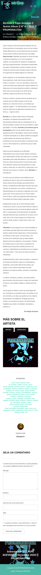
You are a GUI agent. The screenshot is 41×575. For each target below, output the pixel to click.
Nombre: (6, 493)
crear (35, 387)
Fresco (17, 390)
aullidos (19, 385)
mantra (14, 398)
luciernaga (20, 396)
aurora (25, 385)
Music (17, 400)
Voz (26, 412)
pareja (17, 404)
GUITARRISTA (26, 392)
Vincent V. (10, 34)
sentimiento (19, 410)
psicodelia (12, 408)
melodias (20, 398)
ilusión (9, 394)
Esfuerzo (21, 389)
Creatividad (7, 389)
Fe (13, 390)
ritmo (26, 408)
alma (17, 383)
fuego (22, 390)
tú (33, 410)
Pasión (22, 404)
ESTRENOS (21, 37)
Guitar (27, 390)
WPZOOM (26, 571)
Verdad (17, 412)
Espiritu (27, 389)
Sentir (26, 410)
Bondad (10, 387)
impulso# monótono (18, 394)
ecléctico (15, 389)
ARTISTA (8, 330)
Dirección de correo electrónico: (13, 503)
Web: (4, 513)
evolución (34, 389)
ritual (30, 408)
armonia (13, 385)
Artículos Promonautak (27, 34)
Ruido (13, 410)
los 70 (27, 394)
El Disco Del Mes (9, 37)
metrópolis (27, 398)
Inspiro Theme (15, 571)
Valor (36, 410)
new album (16, 402)
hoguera (34, 392)
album (13, 383)
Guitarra (18, 392)
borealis (16, 387)
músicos (29, 400)
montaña (12, 400)
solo (30, 410)
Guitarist (12, 392)
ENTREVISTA (21, 330)
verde (22, 412)
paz (26, 404)
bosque (22, 387)
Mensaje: (6, 470)
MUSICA (23, 400)
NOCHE (23, 402)
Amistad (23, 383)
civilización (29, 387)
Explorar (9, 390)
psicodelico (20, 408)
